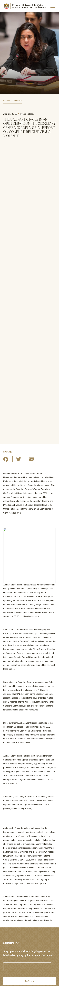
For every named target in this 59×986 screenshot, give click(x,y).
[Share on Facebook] (5, 460)
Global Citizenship (12, 100)
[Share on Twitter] (18, 460)
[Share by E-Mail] (31, 460)
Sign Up (29, 981)
